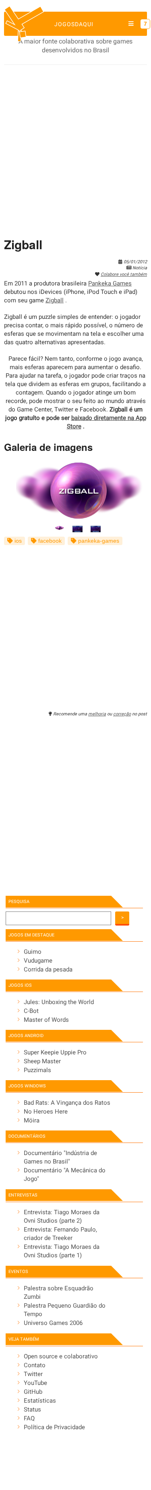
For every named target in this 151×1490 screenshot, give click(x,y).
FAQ (29, 1418)
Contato (35, 1365)
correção (122, 714)
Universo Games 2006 (53, 1323)
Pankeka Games (110, 283)
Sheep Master (42, 1061)
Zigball (55, 300)
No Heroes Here (46, 1111)
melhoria (97, 714)
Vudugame (38, 960)
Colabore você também (124, 274)
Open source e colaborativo (61, 1356)
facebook (49, 541)
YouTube (35, 1383)
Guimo (32, 951)
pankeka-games (98, 541)
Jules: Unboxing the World (59, 1002)
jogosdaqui (73, 24)
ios (17, 541)
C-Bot (31, 1011)
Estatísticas (40, 1400)
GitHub (33, 1391)
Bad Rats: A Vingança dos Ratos (67, 1102)
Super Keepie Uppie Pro (55, 1052)
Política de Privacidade (54, 1427)
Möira (31, 1120)
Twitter (33, 1374)
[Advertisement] (75, 144)
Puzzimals (37, 1070)
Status (32, 1409)
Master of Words (46, 1019)
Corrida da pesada (48, 969)
